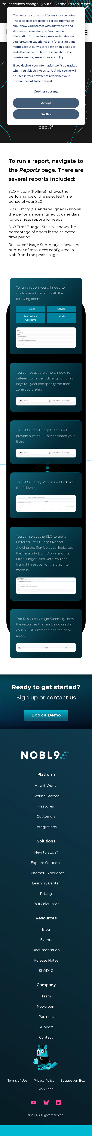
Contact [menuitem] (46, 1037)
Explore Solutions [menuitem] (46, 863)
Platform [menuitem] (46, 774)
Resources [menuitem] (46, 918)
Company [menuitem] (46, 985)
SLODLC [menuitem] (46, 971)
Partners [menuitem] (46, 1017)
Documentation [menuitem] (46, 950)
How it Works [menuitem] (46, 786)
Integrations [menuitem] (46, 827)
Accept (46, 103)
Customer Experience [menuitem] (46, 873)
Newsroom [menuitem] (46, 1006)
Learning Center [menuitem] (46, 883)
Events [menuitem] (46, 940)
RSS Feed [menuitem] (46, 1089)
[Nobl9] (46, 756)
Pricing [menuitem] (46, 894)
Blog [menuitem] (46, 930)
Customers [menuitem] (46, 817)
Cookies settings (46, 91)
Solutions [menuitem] (46, 841)
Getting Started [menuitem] (46, 796)
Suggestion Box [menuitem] (73, 1080)
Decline (46, 114)
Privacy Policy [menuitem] (44, 1080)
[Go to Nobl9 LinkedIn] (58, 1102)
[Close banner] (87, 7)
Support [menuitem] (46, 1027)
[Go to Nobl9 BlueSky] (46, 1102)
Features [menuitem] (46, 806)
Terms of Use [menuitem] (17, 1080)
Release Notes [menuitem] (46, 960)
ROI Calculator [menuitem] (46, 904)
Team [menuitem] (46, 996)
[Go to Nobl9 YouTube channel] (33, 1102)
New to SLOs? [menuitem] (46, 852)
